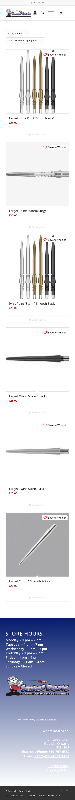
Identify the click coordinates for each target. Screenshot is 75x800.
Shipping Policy (57, 770)
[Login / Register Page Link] (33, 13)
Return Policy (58, 766)
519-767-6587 (59, 751)
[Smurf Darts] (18, 13)
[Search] (40, 13)
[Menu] (49, 13)
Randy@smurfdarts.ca (51, 756)
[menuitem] (33, 13)
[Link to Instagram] (66, 790)
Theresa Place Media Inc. (46, 719)
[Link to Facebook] (61, 790)
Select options (38, 134)
